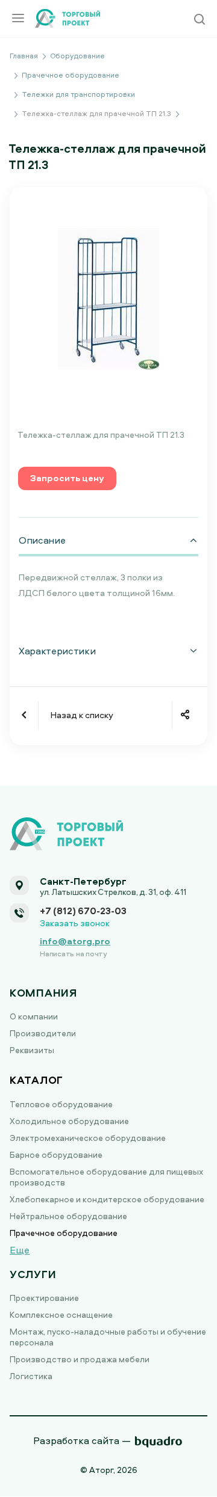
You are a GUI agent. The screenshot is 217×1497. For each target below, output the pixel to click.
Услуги (33, 1274)
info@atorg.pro (75, 941)
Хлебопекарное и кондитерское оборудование (107, 1199)
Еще (20, 1249)
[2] (108, 297)
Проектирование (44, 1297)
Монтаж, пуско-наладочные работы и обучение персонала (108, 1337)
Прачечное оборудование (64, 1232)
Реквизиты (32, 1050)
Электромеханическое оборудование (88, 1137)
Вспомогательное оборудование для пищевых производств (106, 1177)
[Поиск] (199, 20)
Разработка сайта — (82, 1440)
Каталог (36, 1079)
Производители (43, 1033)
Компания (43, 992)
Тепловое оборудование (61, 1104)
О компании (34, 1016)
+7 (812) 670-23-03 (83, 910)
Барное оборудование (56, 1154)
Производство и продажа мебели (79, 1359)
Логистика (31, 1376)
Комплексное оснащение (61, 1314)
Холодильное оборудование (69, 1121)
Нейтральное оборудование (68, 1216)
